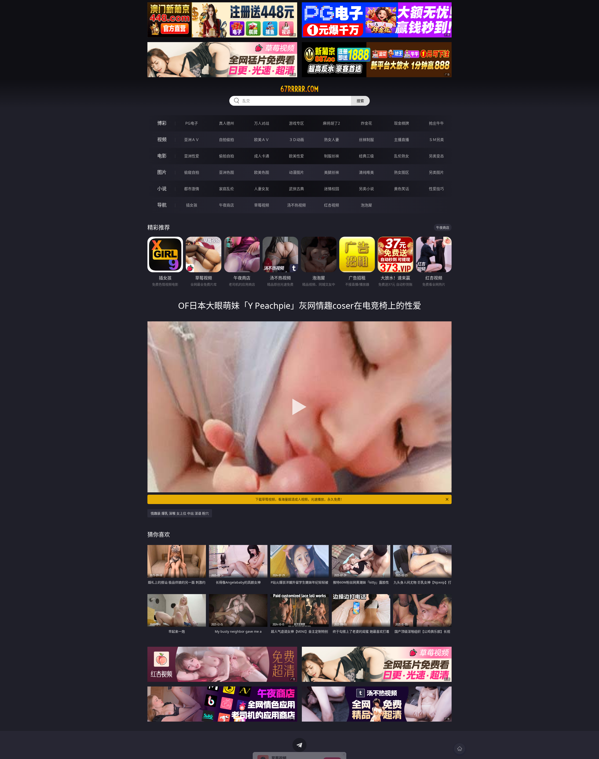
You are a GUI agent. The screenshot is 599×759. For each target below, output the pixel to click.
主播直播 (401, 139)
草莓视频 (261, 205)
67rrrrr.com (299, 89)
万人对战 (261, 123)
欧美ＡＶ (261, 139)
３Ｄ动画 (296, 139)
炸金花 (366, 123)
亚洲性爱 (191, 156)
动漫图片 (296, 172)
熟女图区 (401, 172)
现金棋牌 (401, 123)
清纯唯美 (366, 172)
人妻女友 (261, 188)
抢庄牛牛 (436, 123)
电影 (162, 156)
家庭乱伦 (226, 188)
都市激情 (191, 188)
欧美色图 (261, 172)
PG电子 (191, 123)
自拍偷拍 (226, 139)
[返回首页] (459, 748)
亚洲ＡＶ (191, 139)
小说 (162, 188)
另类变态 (436, 156)
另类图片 (436, 172)
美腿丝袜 (331, 172)
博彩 (162, 123)
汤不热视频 (296, 205)
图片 (162, 172)
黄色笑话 (401, 188)
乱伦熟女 (401, 156)
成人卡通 (261, 156)
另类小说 (366, 188)
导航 (162, 205)
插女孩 (191, 205)
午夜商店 (226, 205)
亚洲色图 (226, 172)
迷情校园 (331, 188)
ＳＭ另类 (436, 139)
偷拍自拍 (226, 156)
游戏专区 (296, 123)
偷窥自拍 (191, 172)
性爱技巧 (436, 188)
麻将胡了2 (331, 123)
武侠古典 (296, 188)
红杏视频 (331, 205)
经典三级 (366, 156)
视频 (162, 139)
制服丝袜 (331, 156)
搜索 (360, 100)
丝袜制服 (366, 139)
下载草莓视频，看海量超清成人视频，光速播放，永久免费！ (299, 499)
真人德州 (226, 123)
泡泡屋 (366, 205)
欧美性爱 (296, 156)
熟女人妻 (331, 139)
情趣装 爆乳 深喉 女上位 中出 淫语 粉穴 (180, 513)
